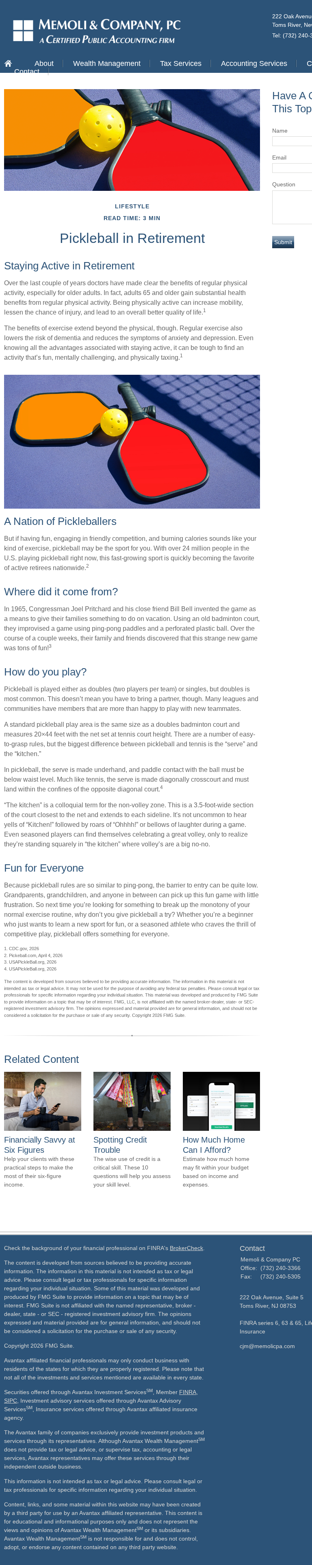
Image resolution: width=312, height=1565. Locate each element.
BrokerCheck (186, 1248)
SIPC (10, 1400)
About (44, 63)
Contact (26, 72)
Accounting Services (254, 63)
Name (280, 130)
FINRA (187, 1392)
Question (283, 184)
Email (279, 157)
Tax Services (181, 63)
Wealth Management (107, 63)
